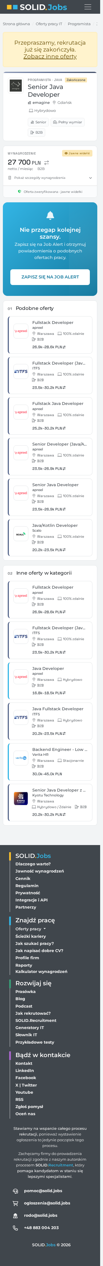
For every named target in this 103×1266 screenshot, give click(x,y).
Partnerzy (25, 907)
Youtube (24, 1092)
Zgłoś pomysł (29, 1106)
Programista (79, 23)
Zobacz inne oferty (50, 56)
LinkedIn (24, 1070)
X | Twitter (26, 1085)
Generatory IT (29, 1027)
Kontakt (23, 1063)
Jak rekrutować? (33, 1013)
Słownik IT (26, 1034)
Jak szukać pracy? (34, 943)
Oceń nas (25, 1113)
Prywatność (27, 892)
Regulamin (27, 885)
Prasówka (25, 991)
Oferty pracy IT (49, 23)
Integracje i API (31, 900)
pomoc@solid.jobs (43, 1190)
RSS (19, 1099)
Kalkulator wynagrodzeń (41, 971)
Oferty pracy (28, 928)
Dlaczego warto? (33, 864)
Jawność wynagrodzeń (39, 871)
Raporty (23, 965)
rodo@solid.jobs (40, 1215)
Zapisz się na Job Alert (50, 277)
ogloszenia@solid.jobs (47, 1203)
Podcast (23, 1006)
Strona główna (16, 23)
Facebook (25, 1077)
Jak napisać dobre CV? (39, 950)
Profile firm (27, 957)
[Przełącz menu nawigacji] (88, 6)
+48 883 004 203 (41, 1227)
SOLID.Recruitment (35, 1020)
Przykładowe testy (34, 1042)
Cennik (22, 878)
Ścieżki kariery (30, 936)
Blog (20, 998)
